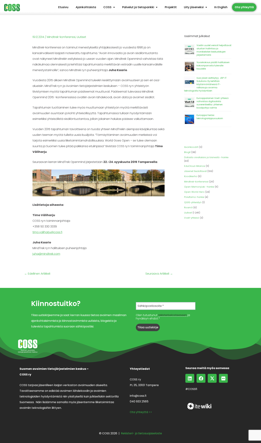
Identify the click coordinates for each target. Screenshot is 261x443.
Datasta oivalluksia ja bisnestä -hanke (206, 157)
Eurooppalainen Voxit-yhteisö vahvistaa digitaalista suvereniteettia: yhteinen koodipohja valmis (213, 103)
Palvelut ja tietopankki (138, 7)
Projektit (171, 7)
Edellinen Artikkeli (37, 273)
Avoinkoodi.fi (191, 147)
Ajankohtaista (86, 7)
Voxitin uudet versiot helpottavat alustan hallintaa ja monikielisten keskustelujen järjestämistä (214, 50)
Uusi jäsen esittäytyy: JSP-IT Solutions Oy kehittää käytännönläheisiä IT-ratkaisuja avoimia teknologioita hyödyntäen (205, 84)
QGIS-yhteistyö (193, 202)
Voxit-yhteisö (191, 217)
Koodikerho (190, 176)
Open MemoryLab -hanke (199, 186)
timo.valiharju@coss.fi (47, 232)
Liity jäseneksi (194, 7)
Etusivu (63, 7)
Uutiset (81, 37)
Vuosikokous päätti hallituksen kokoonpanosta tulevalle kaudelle (213, 65)
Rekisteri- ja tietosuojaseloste (141, 433)
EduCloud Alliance (194, 166)
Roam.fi (188, 207)
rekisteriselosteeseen (172, 315)
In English (220, 7)
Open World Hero (194, 192)
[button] (109, 7)
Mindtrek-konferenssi (61, 37)
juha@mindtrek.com (46, 254)
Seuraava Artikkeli (159, 273)
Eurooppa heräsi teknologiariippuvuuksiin (210, 117)
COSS (107, 7)
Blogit (187, 152)
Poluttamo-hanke (194, 197)
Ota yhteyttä (244, 7)
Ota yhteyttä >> (141, 412)
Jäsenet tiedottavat (195, 171)
